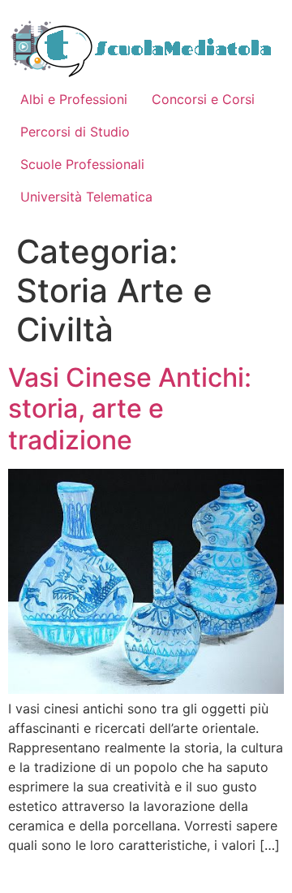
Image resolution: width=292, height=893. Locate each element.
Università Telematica (86, 197)
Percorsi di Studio (75, 132)
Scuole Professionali (82, 164)
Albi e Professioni (73, 99)
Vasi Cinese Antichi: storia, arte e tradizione (129, 409)
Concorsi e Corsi (203, 99)
